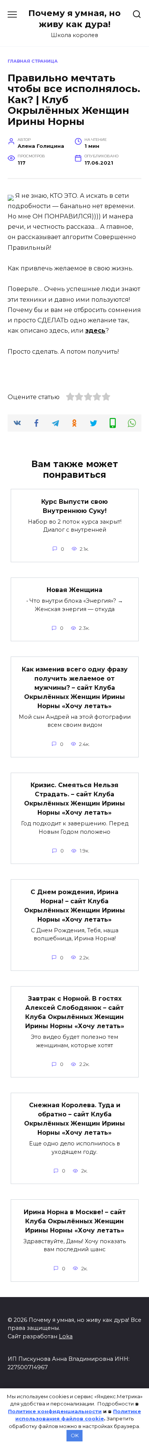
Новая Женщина (74, 590)
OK (75, 1435)
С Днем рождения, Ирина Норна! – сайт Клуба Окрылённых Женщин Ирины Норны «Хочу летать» (74, 905)
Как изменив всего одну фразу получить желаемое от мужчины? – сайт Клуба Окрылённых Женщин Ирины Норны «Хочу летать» (75, 687)
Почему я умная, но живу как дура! (74, 18)
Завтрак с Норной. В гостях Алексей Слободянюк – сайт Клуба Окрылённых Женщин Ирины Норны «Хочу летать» (74, 1012)
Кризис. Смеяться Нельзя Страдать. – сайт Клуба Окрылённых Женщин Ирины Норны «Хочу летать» (74, 798)
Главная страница (33, 61)
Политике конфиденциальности (55, 1411)
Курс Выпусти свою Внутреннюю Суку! (74, 506)
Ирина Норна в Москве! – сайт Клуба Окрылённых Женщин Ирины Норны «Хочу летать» (75, 1221)
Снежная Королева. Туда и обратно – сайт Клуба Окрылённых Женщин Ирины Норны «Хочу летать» (74, 1118)
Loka (66, 1336)
